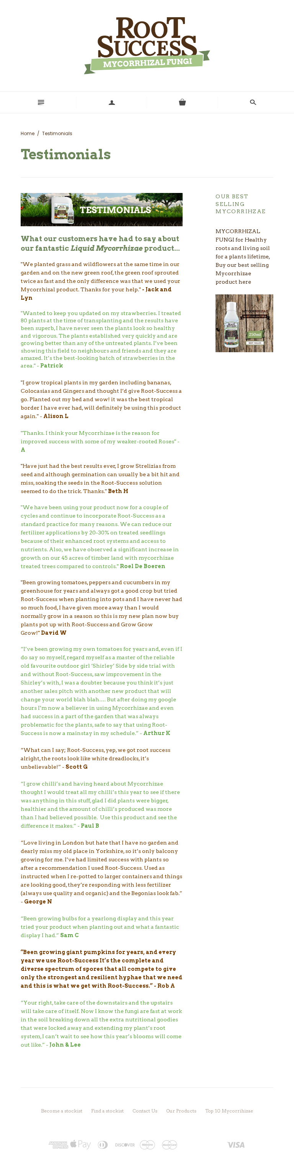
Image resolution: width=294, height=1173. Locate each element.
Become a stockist (61, 1111)
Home (27, 133)
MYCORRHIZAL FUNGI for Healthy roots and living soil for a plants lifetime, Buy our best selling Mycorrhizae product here (243, 256)
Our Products (181, 1111)
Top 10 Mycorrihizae (229, 1111)
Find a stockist (107, 1111)
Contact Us (144, 1111)
